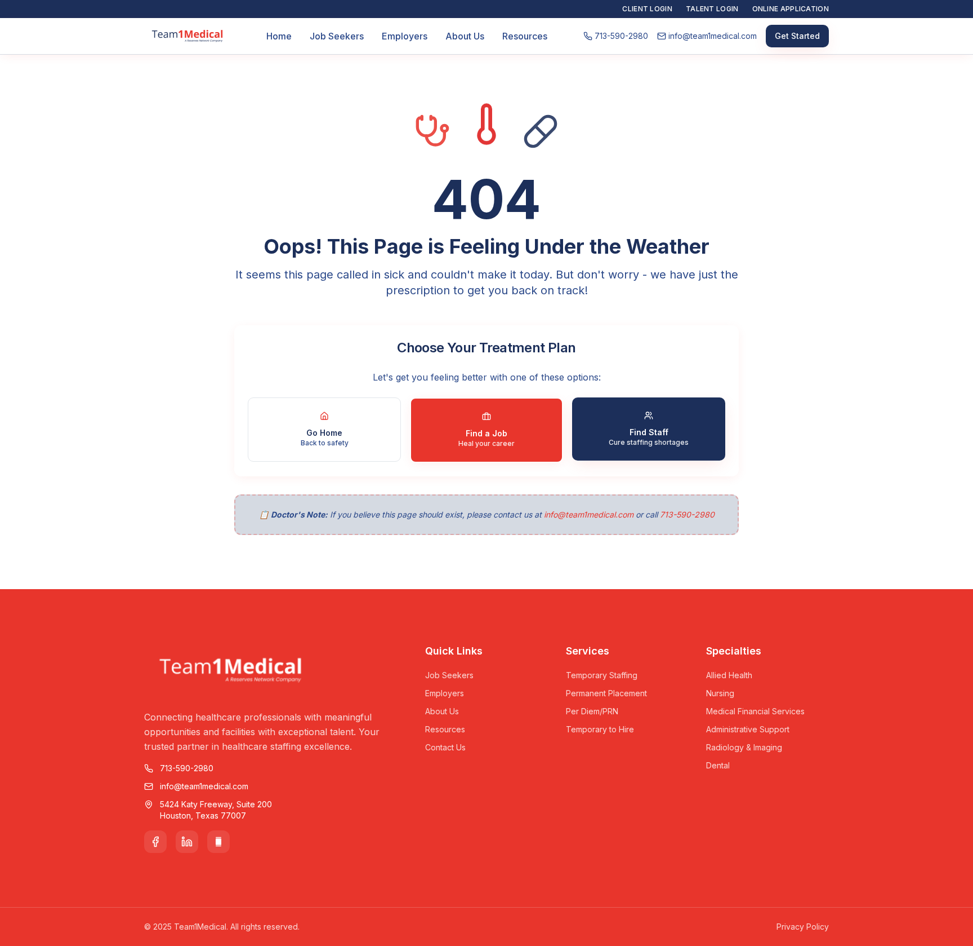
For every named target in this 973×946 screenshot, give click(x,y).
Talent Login (712, 9)
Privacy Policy (802, 926)
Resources (524, 36)
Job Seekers (337, 36)
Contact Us (445, 747)
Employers (404, 36)
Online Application (790, 9)
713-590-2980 (687, 514)
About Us (464, 36)
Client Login (647, 9)
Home (279, 36)
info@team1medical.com (588, 514)
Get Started (797, 36)
